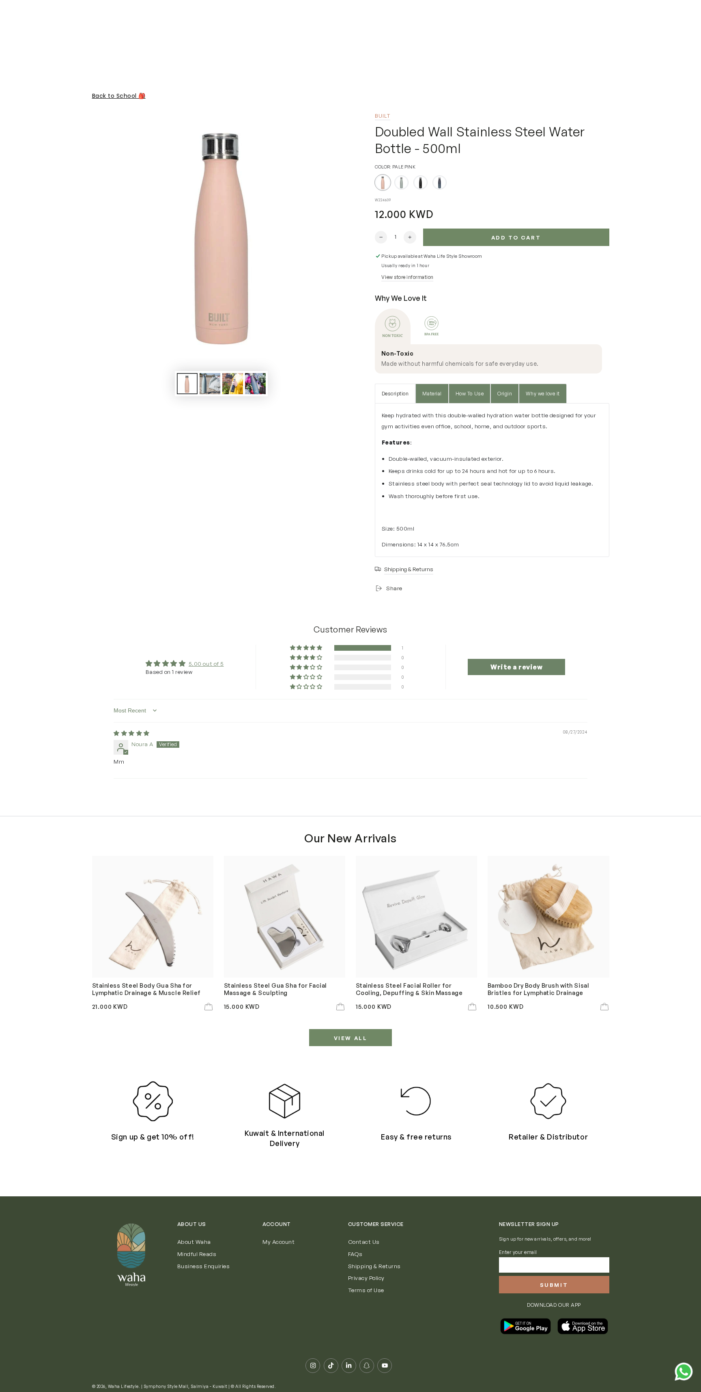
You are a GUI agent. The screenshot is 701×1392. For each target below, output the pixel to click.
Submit (554, 1285)
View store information (407, 277)
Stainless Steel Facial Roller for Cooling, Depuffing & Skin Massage (409, 989)
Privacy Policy (366, 1277)
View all (351, 1038)
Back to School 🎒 (119, 96)
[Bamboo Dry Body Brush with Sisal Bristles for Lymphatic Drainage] (548, 917)
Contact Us (364, 1241)
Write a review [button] (516, 667)
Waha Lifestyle (123, 1386)
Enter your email (518, 1252)
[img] (132, 732)
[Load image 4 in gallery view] (255, 383)
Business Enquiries (203, 1266)
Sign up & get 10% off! (152, 1136)
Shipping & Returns (374, 1266)
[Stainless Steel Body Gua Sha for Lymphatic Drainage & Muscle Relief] (153, 917)
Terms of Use (366, 1289)
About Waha (194, 1241)
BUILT (383, 115)
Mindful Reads (197, 1253)
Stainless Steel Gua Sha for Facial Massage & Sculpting (275, 989)
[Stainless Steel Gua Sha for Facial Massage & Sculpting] (285, 917)
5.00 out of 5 (206, 663)
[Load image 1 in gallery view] (187, 383)
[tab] (393, 326)
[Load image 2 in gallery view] (210, 383)
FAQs (355, 1253)
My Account (278, 1241)
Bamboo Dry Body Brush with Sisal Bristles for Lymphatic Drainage (538, 989)
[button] (307, 648)
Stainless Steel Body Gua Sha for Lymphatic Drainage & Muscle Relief (146, 989)
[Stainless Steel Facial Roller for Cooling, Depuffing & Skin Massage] (416, 917)
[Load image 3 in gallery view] (232, 383)
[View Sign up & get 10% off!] (153, 1101)
